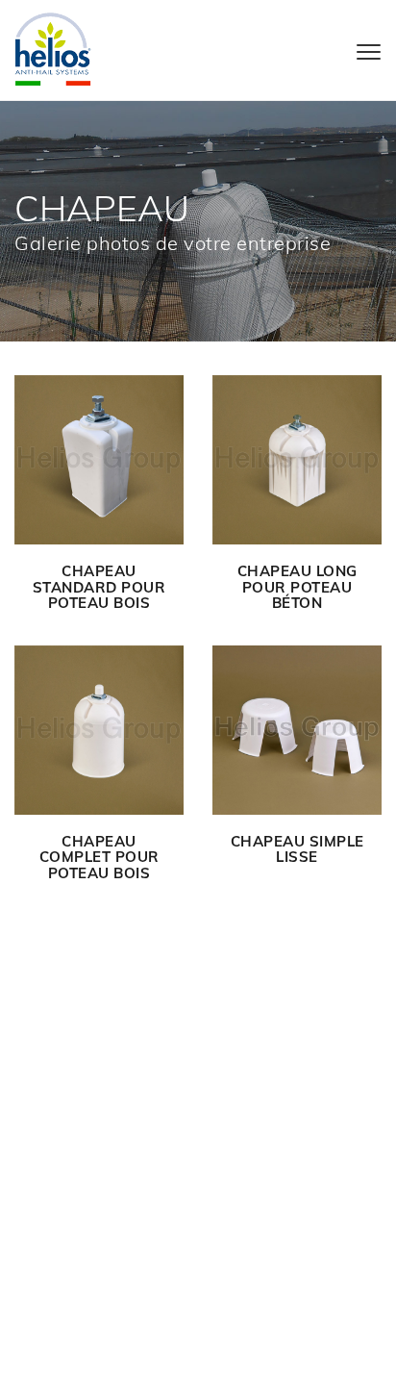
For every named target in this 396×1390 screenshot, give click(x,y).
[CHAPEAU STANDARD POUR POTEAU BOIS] (99, 459)
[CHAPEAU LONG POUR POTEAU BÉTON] (297, 459)
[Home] (52, 47)
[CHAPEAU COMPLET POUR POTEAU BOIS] (99, 730)
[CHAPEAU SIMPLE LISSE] (297, 730)
